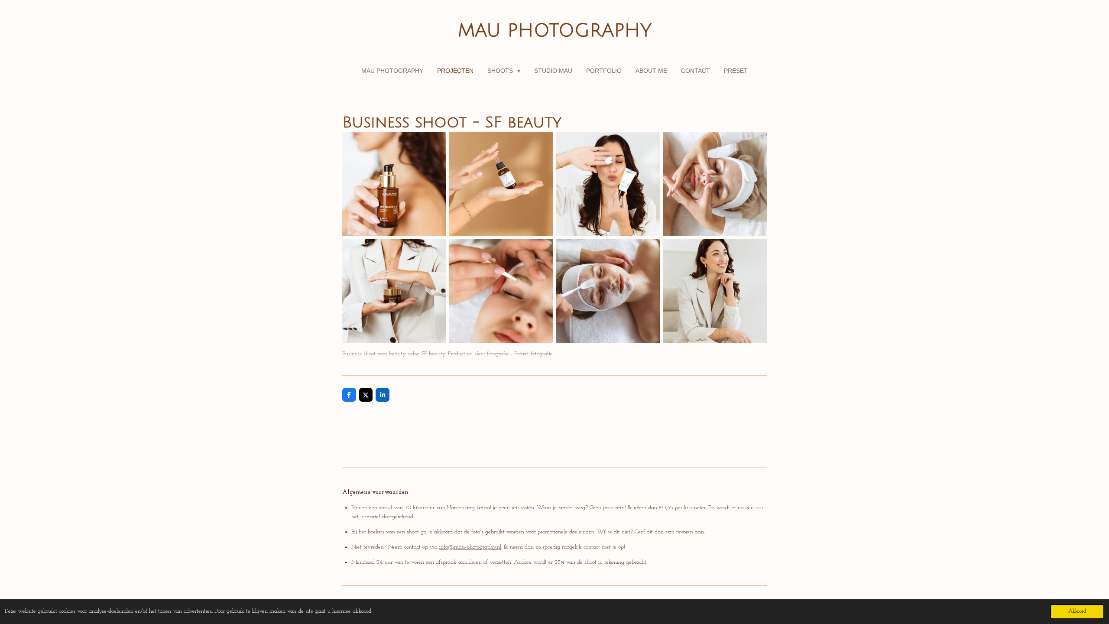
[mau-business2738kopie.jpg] (608, 291)
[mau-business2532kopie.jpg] (394, 291)
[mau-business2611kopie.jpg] (500, 184)
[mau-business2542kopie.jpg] (394, 184)
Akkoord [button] (1077, 611)
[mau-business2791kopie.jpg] (500, 291)
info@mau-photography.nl (470, 547)
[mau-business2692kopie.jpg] (715, 184)
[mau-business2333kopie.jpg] (715, 291)
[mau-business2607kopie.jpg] (608, 184)
